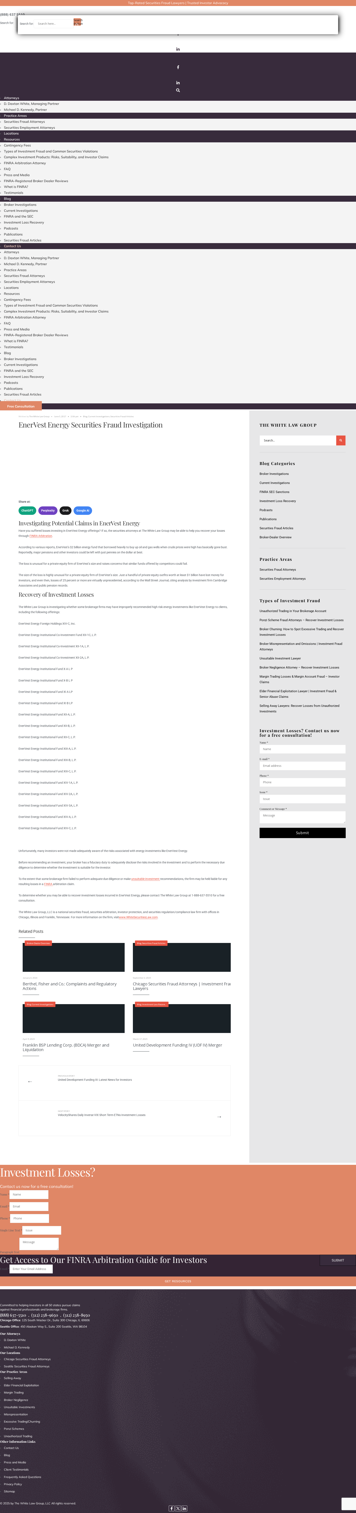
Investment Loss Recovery (24, 222)
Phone (264, 775)
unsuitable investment (145, 879)
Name (264, 742)
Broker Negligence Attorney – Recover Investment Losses (299, 667)
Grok (65, 510)
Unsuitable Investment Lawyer (281, 658)
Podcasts (11, 228)
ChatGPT (27, 510)
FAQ (7, 169)
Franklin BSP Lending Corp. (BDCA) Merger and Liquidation (66, 1047)
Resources (12, 139)
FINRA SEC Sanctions (274, 492)
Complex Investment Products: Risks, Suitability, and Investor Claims (56, 157)
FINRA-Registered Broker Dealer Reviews (36, 181)
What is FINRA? (16, 187)
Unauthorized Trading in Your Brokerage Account (293, 611)
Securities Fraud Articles (22, 240)
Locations (11, 133)
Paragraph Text (9, 1252)
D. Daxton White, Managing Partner (31, 104)
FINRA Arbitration (40, 536)
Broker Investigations (20, 205)
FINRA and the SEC (18, 216)
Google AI (82, 510)
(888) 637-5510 (13, 1315)
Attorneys (11, 98)
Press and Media (17, 175)
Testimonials (13, 193)
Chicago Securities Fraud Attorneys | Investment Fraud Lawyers (184, 986)
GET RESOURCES (178, 1281)
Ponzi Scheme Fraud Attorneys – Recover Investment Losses (302, 620)
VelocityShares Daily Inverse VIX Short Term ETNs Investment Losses (101, 1113)
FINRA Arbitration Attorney (25, 163)
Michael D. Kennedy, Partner (25, 110)
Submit (302, 832)
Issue (263, 792)
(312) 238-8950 (76, 1315)
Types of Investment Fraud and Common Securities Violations (51, 151)
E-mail (264, 759)
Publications (13, 234)
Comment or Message (273, 808)
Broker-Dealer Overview (38, 943)
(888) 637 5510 (12, 14)
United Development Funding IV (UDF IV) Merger (177, 1045)
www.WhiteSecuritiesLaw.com (138, 917)
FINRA (48, 884)
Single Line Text (11, 1230)
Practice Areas (15, 116)
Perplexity (48, 510)
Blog (7, 199)
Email (4, 1206)
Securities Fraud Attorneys (24, 121)
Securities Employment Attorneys (29, 127)
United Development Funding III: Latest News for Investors (95, 1078)
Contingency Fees (17, 145)
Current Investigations (21, 210)
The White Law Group (39, 416)
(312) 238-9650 (44, 1315)
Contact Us (12, 246)
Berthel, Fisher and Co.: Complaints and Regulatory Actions (69, 986)
